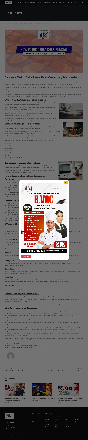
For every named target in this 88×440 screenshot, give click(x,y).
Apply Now (26, 256)
